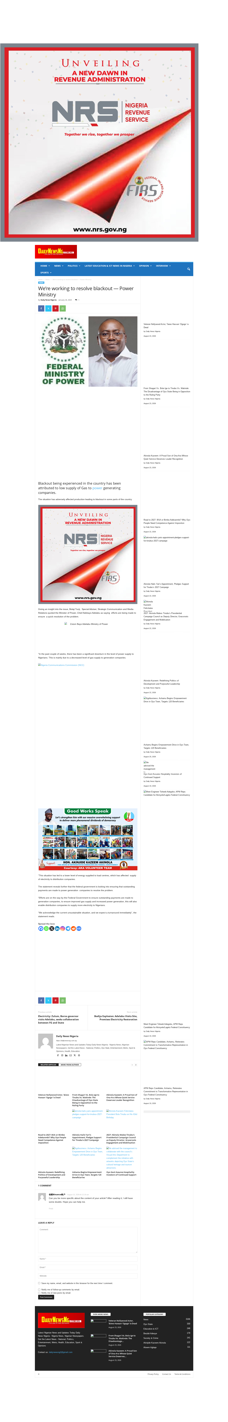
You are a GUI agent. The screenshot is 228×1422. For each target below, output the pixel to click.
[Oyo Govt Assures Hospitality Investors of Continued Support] (121, 1158)
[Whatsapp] (46, 928)
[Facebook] (41, 308)
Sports (44, 272)
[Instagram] (62, 928)
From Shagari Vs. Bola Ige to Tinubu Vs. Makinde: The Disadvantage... (122, 1338)
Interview (162, 265)
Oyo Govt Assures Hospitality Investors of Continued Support (121, 1173)
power (97, 488)
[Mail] (71, 1056)
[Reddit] (73, 928)
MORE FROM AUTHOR (70, 1065)
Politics (73, 265)
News (57, 265)
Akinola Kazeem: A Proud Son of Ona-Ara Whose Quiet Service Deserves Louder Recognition (121, 1097)
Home (43, 265)
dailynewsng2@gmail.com (60, 1352)
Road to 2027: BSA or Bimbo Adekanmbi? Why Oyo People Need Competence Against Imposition (52, 1138)
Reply (51, 1208)
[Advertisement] (93, 21)
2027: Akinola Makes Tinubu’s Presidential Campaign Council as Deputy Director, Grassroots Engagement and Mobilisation (121, 1138)
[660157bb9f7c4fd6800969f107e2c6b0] (114, 142)
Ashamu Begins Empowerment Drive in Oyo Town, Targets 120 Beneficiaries (87, 1175)
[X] (48, 308)
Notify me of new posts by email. (56, 1293)
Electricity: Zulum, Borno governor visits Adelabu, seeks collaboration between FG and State (58, 1019)
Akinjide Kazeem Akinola (154, 1343)
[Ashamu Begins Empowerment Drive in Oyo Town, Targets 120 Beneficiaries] (87, 1158)
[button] (188, 269)
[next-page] (135, 1064)
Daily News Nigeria (49, 300)
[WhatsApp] (63, 308)
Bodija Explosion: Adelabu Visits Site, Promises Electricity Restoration (115, 1018)
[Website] (79, 1056)
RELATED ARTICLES (48, 1065)
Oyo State (148, 1324)
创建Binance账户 (57, 1194)
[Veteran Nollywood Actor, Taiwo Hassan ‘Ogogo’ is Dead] (53, 1081)
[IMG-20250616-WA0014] (87, 839)
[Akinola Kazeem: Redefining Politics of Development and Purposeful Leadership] (53, 1158)
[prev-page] (132, 1064)
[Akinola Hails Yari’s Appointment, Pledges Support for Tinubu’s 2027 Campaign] (87, 1121)
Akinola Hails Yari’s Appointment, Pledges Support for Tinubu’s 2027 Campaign (86, 1137)
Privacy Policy (153, 1374)
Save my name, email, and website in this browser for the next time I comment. (77, 1283)
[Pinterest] (55, 308)
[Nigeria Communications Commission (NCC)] (87, 734)
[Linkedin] (57, 928)
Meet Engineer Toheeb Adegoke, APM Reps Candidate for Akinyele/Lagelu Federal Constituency (167, 1026)
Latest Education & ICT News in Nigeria (108, 265)
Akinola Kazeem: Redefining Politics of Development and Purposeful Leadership (51, 1175)
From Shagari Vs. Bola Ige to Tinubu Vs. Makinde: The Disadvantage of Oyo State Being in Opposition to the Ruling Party (85, 1100)
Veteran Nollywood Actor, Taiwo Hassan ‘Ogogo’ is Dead (53, 1096)
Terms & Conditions (182, 1374)
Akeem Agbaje (149, 1347)
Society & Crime (150, 1338)
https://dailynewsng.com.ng (66, 1041)
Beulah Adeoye (150, 1333)
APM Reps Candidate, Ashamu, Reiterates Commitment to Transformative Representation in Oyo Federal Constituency (166, 1091)
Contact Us (166, 1374)
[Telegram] (68, 928)
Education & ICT (150, 1329)
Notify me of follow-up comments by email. (60, 1289)
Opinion (144, 265)
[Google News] (78, 928)
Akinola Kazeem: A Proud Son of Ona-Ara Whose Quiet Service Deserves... (123, 1353)
